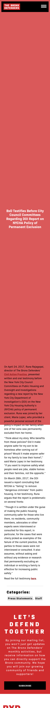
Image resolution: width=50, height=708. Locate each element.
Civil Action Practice (15, 374)
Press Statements (20, 598)
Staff (38, 598)
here (33, 578)
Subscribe (25, 685)
